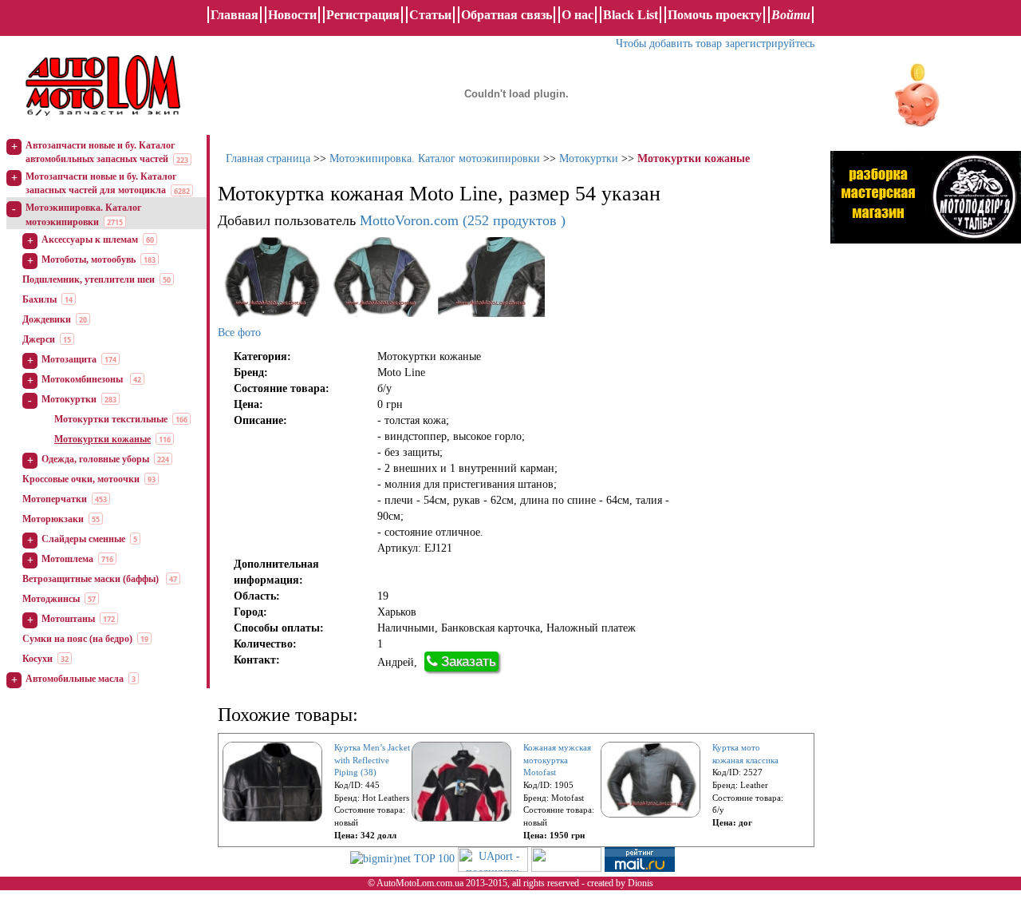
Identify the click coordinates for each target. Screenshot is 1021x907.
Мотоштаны (68, 618)
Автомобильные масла (75, 678)
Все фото (239, 333)
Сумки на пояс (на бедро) (77, 638)
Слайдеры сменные (83, 539)
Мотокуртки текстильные (111, 419)
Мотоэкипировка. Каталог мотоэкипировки (434, 158)
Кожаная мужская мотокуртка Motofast (557, 760)
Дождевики (46, 319)
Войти (790, 15)
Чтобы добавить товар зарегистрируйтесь (715, 44)
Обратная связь (506, 15)
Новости (292, 15)
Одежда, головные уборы (95, 459)
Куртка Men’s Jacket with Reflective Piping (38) (372, 760)
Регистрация (363, 15)
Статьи (430, 15)
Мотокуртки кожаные (102, 439)
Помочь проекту (715, 15)
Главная (234, 15)
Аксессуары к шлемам (89, 239)
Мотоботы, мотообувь (88, 259)
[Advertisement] (904, 499)
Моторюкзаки (53, 519)
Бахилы (39, 299)
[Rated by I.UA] (566, 858)
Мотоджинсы (51, 598)
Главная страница (268, 158)
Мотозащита (69, 359)
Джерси (38, 339)
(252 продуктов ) (463, 220)
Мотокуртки (69, 399)
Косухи (37, 658)
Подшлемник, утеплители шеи (88, 279)
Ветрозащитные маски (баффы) (91, 578)
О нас (577, 15)
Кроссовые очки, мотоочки (81, 479)
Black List (630, 15)
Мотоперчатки (54, 499)
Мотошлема (67, 558)
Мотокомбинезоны (83, 379)
